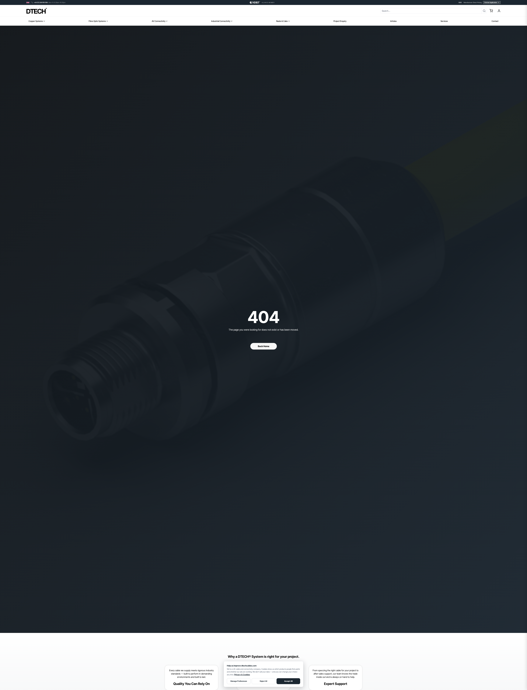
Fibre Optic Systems (97, 21)
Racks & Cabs (282, 21)
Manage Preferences (238, 681)
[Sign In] (499, 10)
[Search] (484, 11)
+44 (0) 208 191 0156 (41, 2)
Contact (495, 21)
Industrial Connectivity (220, 21)
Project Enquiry (339, 21)
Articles (393, 21)
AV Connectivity (158, 21)
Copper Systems (36, 21)
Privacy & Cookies (242, 674)
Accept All (288, 681)
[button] (491, 10)
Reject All (263, 681)
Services (444, 21)
